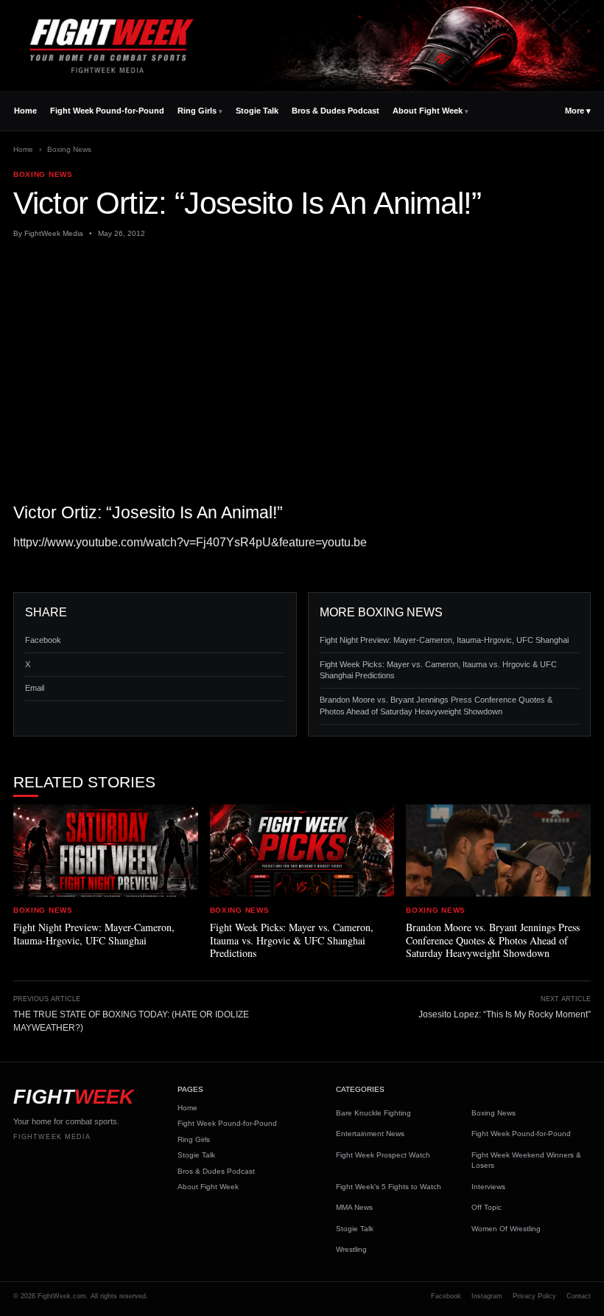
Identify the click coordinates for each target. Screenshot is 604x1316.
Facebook (43, 640)
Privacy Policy (534, 1296)
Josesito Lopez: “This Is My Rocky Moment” (504, 1014)
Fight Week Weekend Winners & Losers (526, 1160)
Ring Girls (197, 110)
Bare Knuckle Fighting (373, 1113)
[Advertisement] (302, 359)
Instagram (486, 1296)
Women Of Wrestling (506, 1229)
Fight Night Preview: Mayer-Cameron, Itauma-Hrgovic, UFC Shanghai (444, 640)
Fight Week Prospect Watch (383, 1155)
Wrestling (351, 1249)
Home (25, 110)
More (578, 110)
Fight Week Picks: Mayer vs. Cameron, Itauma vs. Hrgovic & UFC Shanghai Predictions (438, 670)
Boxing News (69, 149)
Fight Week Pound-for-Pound (107, 110)
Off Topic (486, 1207)
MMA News (354, 1207)
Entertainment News (370, 1133)
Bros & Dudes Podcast (335, 110)
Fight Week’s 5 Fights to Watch (388, 1187)
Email (34, 687)
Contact (578, 1296)
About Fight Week (428, 110)
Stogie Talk (257, 110)
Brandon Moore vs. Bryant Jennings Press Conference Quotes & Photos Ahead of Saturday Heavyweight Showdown (436, 705)
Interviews (488, 1187)
